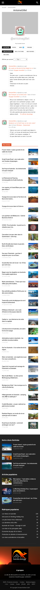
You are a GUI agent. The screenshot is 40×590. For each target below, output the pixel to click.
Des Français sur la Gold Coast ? (18, 94)
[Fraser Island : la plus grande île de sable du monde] (33, 152)
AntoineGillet (12, 66)
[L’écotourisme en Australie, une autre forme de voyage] (33, 331)
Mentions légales (30, 582)
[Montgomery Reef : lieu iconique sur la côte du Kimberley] (33, 387)
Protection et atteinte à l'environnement (14, 534)
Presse (18, 584)
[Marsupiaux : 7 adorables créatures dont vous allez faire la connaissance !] (7, 481)
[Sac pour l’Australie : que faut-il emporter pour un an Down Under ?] (33, 255)
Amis (21, 47)
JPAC (28, 584)
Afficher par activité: (7, 59)
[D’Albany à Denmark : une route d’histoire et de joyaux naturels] (33, 312)
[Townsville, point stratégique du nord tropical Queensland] (33, 303)
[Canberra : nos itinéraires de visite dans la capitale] (33, 321)
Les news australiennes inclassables (13, 537)
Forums (29, 47)
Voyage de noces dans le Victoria (12, 206)
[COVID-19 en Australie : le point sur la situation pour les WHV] (33, 227)
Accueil (4, 7)
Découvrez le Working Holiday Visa (13, 517)
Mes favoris (30, 51)
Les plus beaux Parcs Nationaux (12, 520)
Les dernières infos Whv (9, 522)
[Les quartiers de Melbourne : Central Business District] (33, 218)
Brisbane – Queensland (23, 125)
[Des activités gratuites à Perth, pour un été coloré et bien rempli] (33, 293)
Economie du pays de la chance (12, 531)
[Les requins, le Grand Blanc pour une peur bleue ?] (33, 189)
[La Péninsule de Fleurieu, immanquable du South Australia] (33, 180)
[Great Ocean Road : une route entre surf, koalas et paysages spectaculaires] (33, 161)
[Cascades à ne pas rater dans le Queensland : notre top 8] (33, 237)
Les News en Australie (9, 514)
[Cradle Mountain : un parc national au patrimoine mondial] (33, 406)
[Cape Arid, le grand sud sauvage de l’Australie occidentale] (33, 368)
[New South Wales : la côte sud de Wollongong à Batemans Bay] (33, 378)
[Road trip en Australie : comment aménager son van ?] (33, 425)
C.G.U (6, 584)
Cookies (22, 582)
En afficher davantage (26, 114)
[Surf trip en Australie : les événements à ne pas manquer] (33, 171)
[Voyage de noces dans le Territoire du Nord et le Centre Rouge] (33, 199)
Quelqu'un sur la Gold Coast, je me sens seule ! (22, 123)
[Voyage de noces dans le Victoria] (33, 208)
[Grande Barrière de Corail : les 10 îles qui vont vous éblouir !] (33, 265)
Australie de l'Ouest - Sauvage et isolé (14, 525)
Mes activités (7, 51)
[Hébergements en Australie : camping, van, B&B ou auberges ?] (33, 397)
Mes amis (6, 54)
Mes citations (19, 51)
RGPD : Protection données (10, 582)
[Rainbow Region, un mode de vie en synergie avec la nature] (33, 416)
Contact (12, 584)
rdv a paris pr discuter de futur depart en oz (21, 68)
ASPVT (33, 584)
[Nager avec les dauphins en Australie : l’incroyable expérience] (33, 274)
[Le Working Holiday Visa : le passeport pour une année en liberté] (7, 491)
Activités (6, 47)
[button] (37, 2)
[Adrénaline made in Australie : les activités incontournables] (33, 340)
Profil (14, 47)
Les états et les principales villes (12, 528)
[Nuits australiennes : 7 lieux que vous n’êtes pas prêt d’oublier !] (33, 284)
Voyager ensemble (19, 70)
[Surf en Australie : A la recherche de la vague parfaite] (33, 350)
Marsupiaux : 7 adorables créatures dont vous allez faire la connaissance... (24, 481)
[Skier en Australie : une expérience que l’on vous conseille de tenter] (33, 359)
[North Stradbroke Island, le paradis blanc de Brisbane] (33, 246)
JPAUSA (24, 584)
